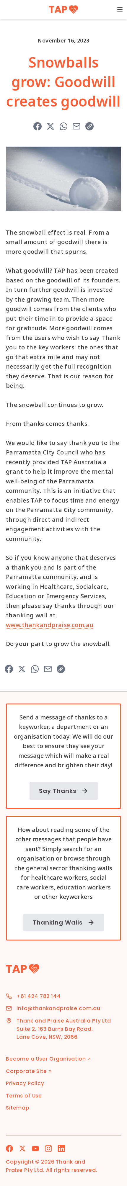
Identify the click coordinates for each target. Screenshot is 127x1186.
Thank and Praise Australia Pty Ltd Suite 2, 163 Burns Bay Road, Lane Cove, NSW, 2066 (64, 1029)
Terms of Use (24, 1095)
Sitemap (18, 1107)
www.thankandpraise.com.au (50, 625)
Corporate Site (29, 1071)
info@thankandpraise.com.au (58, 1008)
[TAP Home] (63, 9)
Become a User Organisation (48, 1058)
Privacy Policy (25, 1083)
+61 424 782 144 (39, 996)
